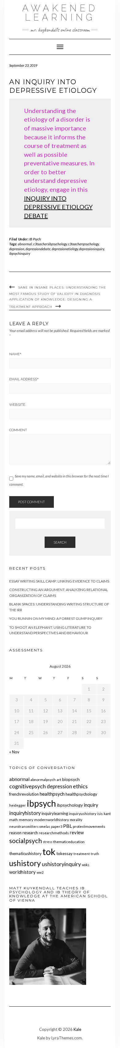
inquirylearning (55, 813)
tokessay (64, 853)
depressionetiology (65, 249)
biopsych (71, 779)
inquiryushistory (82, 813)
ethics (80, 786)
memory (26, 819)
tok (48, 851)
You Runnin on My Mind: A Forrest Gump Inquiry (55, 618)
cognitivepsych (27, 786)
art (59, 779)
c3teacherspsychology (83, 244)
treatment (82, 854)
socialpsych (25, 840)
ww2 (40, 872)
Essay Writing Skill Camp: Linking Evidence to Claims (59, 581)
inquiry (91, 805)
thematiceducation (69, 841)
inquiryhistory (25, 813)
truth (95, 854)
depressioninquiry (91, 249)
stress (47, 842)
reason (15, 832)
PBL (67, 826)
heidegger (17, 805)
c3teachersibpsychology (50, 244)
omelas (44, 826)
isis (100, 813)
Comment (18, 430)
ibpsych (41, 803)
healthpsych (52, 794)
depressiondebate (38, 249)
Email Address (23, 379)
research (30, 832)
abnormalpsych (43, 779)
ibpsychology (70, 805)
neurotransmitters (23, 826)
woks (85, 865)
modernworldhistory (51, 819)
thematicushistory (25, 853)
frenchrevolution (24, 794)
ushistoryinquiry (61, 864)
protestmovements (89, 826)
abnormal (25, 244)
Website (17, 404)
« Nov (14, 751)
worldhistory (22, 872)
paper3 (56, 826)
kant (107, 813)
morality (76, 820)
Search (60, 542)
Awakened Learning (60, 13)
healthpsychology (81, 794)
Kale (77, 1029)
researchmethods (54, 833)
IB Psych (35, 239)
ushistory (25, 863)
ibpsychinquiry (19, 253)
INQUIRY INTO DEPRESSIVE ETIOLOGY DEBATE (58, 206)
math (13, 819)
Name (15, 354)
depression (16, 249)
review (77, 832)
